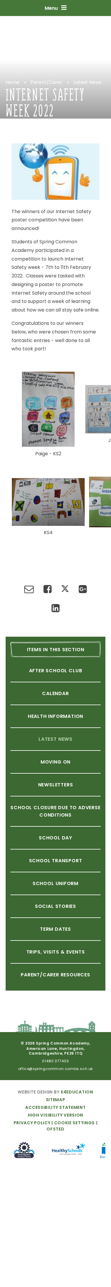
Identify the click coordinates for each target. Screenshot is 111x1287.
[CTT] (24, 1151)
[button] (72, 1123)
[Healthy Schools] (68, 1151)
